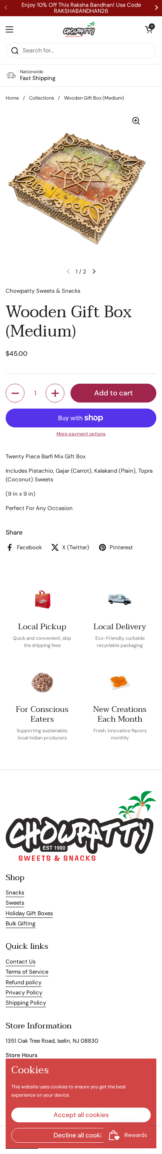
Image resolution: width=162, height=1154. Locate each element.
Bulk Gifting (20, 923)
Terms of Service (27, 972)
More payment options (81, 434)
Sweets (15, 903)
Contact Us (20, 961)
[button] (148, 29)
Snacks (15, 892)
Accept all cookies (81, 1115)
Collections (41, 98)
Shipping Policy (26, 1002)
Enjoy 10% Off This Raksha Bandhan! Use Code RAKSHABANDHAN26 (81, 8)
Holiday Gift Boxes (29, 913)
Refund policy (23, 982)
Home (12, 98)
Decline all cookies (81, 1135)
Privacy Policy (24, 992)
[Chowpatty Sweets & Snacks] (79, 29)
